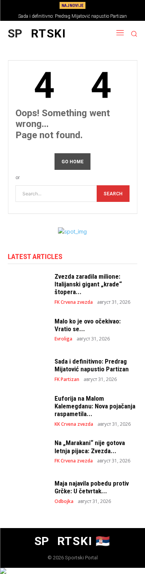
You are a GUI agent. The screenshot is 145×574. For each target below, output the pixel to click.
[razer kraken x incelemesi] (72, 571)
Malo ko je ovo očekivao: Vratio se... (88, 325)
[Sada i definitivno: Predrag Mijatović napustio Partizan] (27, 369)
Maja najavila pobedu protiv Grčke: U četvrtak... (92, 487)
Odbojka (64, 501)
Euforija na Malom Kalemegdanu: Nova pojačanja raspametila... (95, 406)
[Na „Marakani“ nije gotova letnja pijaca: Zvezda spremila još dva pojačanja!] (27, 451)
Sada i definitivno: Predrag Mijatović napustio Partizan (72, 16)
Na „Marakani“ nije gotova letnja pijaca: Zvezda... (90, 446)
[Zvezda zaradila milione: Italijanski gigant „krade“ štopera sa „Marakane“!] (27, 288)
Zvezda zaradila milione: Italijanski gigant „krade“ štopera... (88, 284)
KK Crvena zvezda (74, 424)
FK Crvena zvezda (74, 302)
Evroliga (63, 339)
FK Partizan (67, 379)
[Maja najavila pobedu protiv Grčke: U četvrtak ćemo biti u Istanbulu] (27, 491)
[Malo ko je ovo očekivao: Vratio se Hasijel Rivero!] (27, 329)
